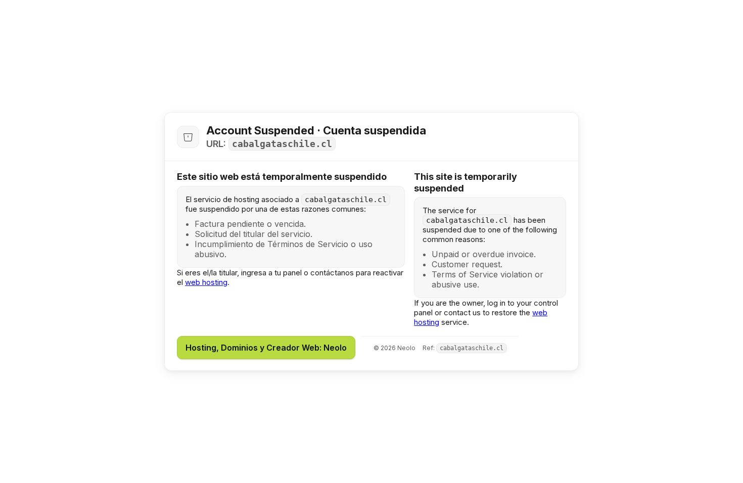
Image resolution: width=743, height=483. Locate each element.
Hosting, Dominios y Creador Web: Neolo (266, 348)
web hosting (206, 282)
